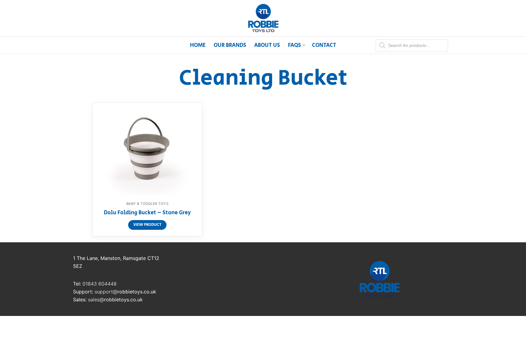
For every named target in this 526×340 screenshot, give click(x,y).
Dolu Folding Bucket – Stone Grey (147, 213)
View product (147, 225)
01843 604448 (99, 284)
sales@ (96, 299)
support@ (106, 292)
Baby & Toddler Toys (147, 204)
